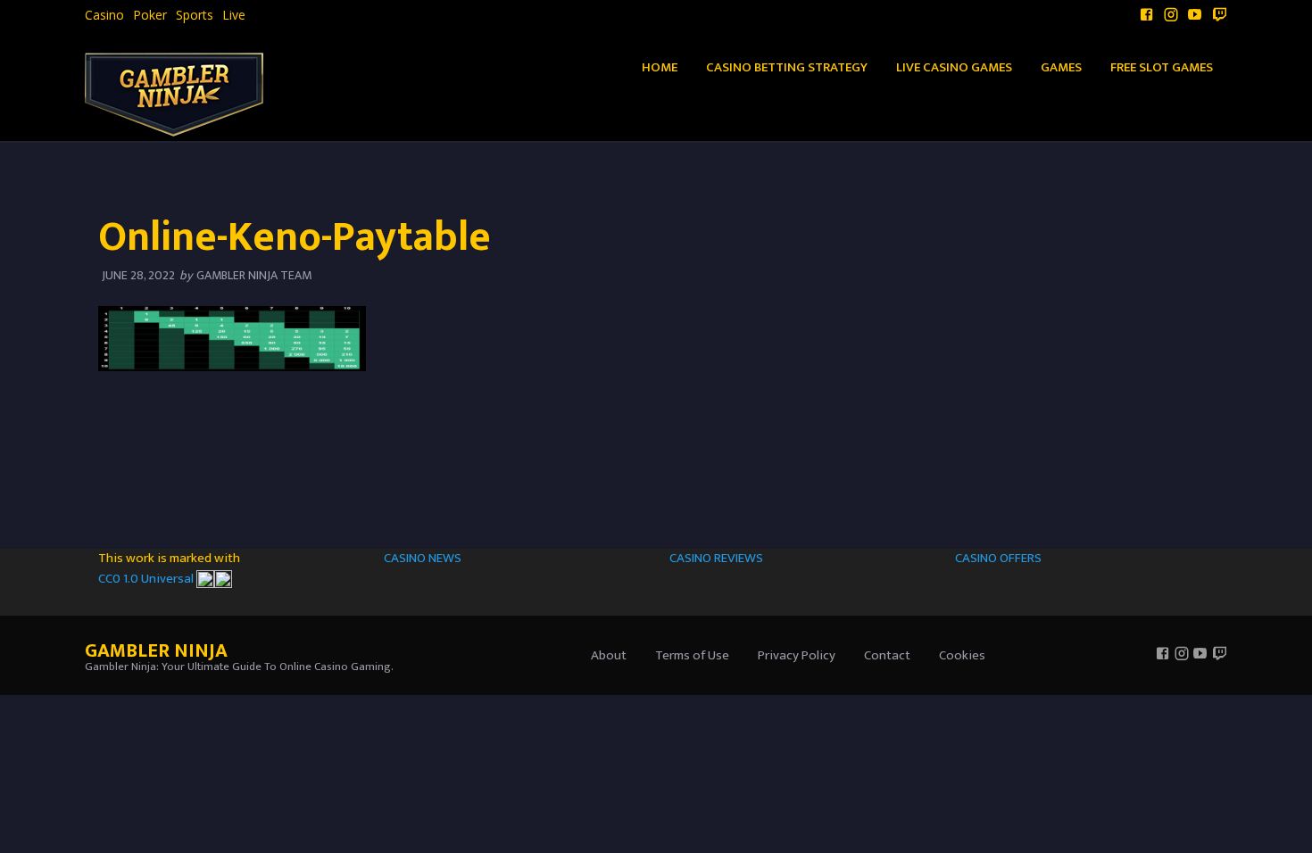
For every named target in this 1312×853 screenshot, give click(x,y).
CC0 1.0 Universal (147, 578)
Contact (887, 655)
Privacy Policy (796, 655)
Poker (150, 15)
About (609, 655)
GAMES (1061, 67)
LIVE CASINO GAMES (954, 67)
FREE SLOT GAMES (1161, 67)
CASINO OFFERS (998, 558)
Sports (194, 15)
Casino (104, 15)
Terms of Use (692, 655)
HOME (659, 67)
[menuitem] (104, 15)
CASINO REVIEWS (716, 558)
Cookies (962, 655)
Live (233, 15)
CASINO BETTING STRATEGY (787, 67)
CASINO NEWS (422, 558)
